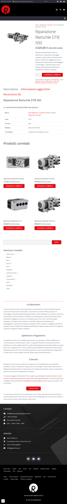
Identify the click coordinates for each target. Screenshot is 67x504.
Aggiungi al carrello (52, 75)
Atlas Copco (10, 254)
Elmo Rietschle (33, 113)
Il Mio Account (52, 476)
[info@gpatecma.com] (5, 448)
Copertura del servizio (26, 476)
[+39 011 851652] (5, 417)
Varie (8, 289)
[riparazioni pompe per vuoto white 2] (33, 487)
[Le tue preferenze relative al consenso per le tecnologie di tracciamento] (3, 501)
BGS (7, 260)
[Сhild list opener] (15, 254)
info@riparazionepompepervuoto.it (35, 381)
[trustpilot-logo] (45, 1)
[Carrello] (64, 9)
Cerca (56, 242)
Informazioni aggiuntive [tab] (35, 89)
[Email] (64, 1)
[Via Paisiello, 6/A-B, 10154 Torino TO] (5, 441)
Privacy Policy (14, 479)
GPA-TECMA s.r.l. (12, 438)
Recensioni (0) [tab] (12, 94)
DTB (55, 25)
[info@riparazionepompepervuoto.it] (5, 413)
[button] (57, 10)
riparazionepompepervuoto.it (33, 495)
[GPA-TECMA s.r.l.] (5, 438)
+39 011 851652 (12, 417)
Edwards (9, 270)
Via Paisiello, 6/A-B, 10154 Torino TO (19, 441)
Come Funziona (13, 476)
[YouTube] (60, 1)
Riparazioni (43, 25)
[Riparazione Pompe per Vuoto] (5, 9)
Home (37, 25)
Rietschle (50, 25)
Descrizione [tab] (10, 89)
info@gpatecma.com (13, 448)
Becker (8, 257)
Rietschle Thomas (52, 83)
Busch (8, 263)
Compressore (49, 81)
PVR (7, 282)
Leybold (9, 276)
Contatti (5, 479)
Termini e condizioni (26, 479)
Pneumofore (10, 279)
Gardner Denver (45, 113)
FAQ (44, 476)
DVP (7, 267)
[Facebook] (57, 1)
